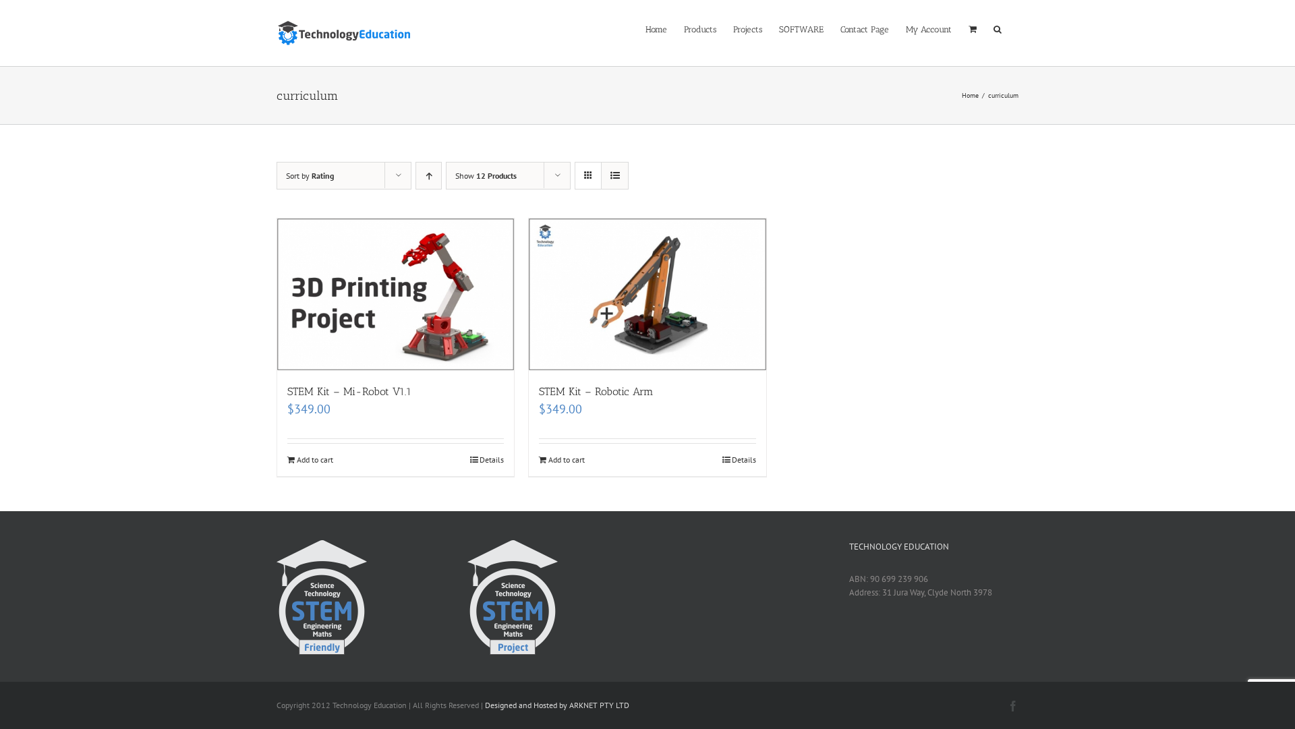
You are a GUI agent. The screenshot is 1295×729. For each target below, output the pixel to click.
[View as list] (615, 176)
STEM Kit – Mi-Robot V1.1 (349, 391)
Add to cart (315, 460)
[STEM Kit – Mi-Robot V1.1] (395, 294)
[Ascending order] (428, 175)
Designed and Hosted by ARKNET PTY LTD (557, 705)
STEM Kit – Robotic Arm (596, 391)
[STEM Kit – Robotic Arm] (647, 294)
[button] (998, 28)
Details (492, 460)
